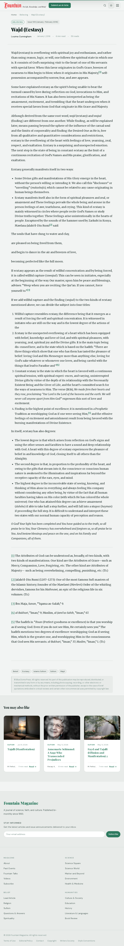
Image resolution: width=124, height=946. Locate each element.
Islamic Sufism (40, 671)
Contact (40, 940)
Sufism (53, 671)
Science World (72, 868)
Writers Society (67, 940)
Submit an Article (59, 5)
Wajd (62, 671)
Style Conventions (86, 940)
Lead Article (9, 898)
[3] (28, 290)
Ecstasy (25, 671)
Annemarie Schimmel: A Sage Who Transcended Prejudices (61, 754)
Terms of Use (10, 940)
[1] (100, 72)
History (68, 908)
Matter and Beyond (74, 873)
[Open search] (105, 5)
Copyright (51, 940)
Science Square (73, 863)
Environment (71, 878)
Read (31, 766)
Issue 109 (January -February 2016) (43, 22)
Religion (7, 903)
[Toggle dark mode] (111, 5)
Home (14, 14)
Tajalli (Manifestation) (21, 749)
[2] (50, 224)
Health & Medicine (74, 883)
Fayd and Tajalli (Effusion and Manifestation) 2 (98, 752)
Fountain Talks (11, 873)
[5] (89, 413)
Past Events (9, 868)
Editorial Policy (26, 940)
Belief (15, 671)
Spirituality (9, 918)
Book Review (71, 918)
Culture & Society (74, 898)
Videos (7, 878)
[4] (58, 364)
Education (70, 903)
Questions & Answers (14, 913)
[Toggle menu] (117, 5)
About (7, 863)
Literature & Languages (76, 913)
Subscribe (113, 834)
